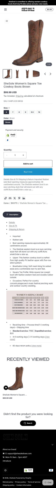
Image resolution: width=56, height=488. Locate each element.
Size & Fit (13, 226)
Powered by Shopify (23, 478)
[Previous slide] (45, 73)
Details (12, 222)
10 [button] (39, 112)
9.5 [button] (32, 112)
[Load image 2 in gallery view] (17, 73)
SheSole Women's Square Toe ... (34, 203)
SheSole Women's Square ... (15, 395)
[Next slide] (50, 73)
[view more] (36, 346)
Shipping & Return (16, 229)
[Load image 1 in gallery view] (7, 73)
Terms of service (34, 482)
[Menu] (5, 9)
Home (6, 203)
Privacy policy (20, 482)
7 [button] (12, 112)
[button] (49, 9)
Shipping (19, 96)
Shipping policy (8, 485)
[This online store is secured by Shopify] (10, 137)
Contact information (23, 485)
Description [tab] (13, 215)
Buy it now (28, 172)
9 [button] (25, 112)
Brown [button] (8, 122)
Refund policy (8, 482)
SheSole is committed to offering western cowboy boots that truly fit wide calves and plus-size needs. (28, 3)
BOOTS (14, 203)
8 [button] (19, 112)
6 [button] (6, 112)
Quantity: (8, 150)
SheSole (12, 478)
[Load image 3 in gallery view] (27, 73)
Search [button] (29, 423)
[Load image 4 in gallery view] (37, 73)
